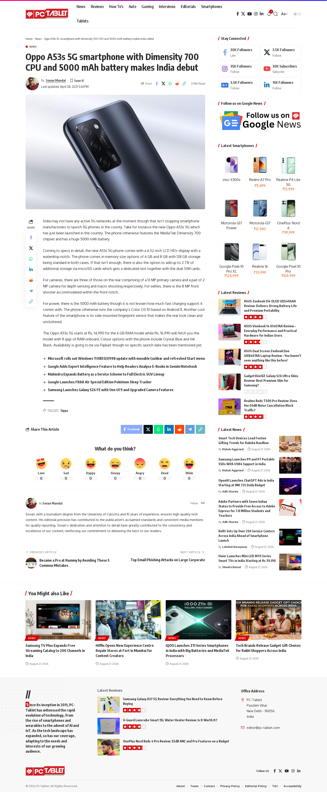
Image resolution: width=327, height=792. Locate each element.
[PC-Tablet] (47, 14)
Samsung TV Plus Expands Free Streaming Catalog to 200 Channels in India (55, 650)
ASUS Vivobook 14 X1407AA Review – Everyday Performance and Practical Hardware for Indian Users (270, 330)
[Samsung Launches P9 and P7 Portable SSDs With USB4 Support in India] (290, 465)
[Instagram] (256, 13)
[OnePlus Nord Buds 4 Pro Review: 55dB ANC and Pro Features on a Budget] (108, 747)
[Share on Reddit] (177, 83)
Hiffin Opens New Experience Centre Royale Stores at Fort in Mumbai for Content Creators (125, 650)
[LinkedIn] (261, 13)
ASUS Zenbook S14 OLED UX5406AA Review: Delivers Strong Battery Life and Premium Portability (270, 305)
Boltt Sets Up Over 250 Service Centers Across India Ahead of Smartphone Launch (246, 535)
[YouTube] (249, 13)
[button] (275, 14)
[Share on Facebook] (156, 83)
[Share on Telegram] (31, 290)
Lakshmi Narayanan (234, 547)
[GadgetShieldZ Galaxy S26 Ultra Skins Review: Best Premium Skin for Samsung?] (229, 382)
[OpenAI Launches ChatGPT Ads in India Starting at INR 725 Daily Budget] (290, 486)
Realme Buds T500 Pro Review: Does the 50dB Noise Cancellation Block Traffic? (270, 405)
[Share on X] (163, 83)
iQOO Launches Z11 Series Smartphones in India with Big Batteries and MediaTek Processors (197, 650)
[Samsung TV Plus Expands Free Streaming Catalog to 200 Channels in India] (58, 619)
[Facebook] (237, 13)
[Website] (203, 503)
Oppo (64, 410)
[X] (243, 13)
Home (29, 38)
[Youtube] (280, 68)
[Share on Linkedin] (31, 269)
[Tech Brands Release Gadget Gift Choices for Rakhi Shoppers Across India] (268, 619)
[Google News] (238, 85)
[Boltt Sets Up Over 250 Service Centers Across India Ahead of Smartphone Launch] (290, 537)
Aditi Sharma (230, 491)
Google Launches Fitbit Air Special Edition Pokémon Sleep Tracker (100, 382)
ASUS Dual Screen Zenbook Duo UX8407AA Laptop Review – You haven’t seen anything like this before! (272, 355)
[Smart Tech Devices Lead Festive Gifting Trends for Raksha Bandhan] (290, 444)
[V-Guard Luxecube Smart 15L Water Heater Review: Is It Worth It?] (108, 726)
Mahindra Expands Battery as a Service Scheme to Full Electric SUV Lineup (106, 374)
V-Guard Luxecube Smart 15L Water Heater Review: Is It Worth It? (170, 720)
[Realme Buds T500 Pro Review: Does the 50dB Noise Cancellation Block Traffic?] (229, 406)
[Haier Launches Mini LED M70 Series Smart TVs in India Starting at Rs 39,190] (290, 562)
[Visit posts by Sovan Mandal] (32, 83)
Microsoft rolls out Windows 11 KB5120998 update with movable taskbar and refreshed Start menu (126, 358)
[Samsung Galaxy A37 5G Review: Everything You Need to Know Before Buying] (108, 705)
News (38, 38)
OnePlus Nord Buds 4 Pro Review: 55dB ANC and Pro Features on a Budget (176, 741)
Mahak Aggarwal (233, 449)
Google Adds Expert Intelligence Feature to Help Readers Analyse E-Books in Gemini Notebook (122, 366)
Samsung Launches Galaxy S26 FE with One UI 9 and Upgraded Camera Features (111, 390)
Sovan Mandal (56, 80)
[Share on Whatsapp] (170, 83)
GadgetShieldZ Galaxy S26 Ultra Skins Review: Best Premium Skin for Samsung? (271, 380)
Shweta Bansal (231, 567)
